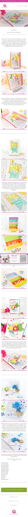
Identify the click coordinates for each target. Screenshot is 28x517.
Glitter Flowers (4, 464)
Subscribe (13, 505)
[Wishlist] (23, 6)
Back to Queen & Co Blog (15, 489)
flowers (21, 40)
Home (9, 14)
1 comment (11, 17)
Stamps (3, 478)
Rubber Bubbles (5, 470)
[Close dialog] (27, 254)
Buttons (3, 475)
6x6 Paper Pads (4, 479)
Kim (11, 38)
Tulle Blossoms (4, 466)
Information (14, 496)
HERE (7, 45)
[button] (13, 258)
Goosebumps (4, 474)
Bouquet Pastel (4, 467)
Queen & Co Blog (15, 14)
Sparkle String (4, 471)
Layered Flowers (5, 469)
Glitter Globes (4, 473)
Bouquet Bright (5, 465)
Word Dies (3, 476)
